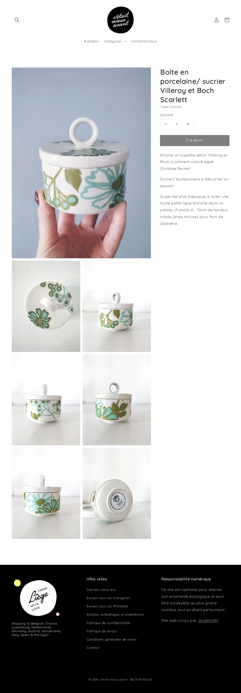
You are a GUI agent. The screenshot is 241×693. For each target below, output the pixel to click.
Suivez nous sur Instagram (108, 598)
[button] (17, 20)
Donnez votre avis (101, 590)
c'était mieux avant (113, 679)
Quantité (166, 115)
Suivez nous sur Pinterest (107, 606)
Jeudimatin (208, 620)
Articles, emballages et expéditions (115, 614)
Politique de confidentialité (108, 623)
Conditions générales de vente (112, 639)
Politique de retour (102, 631)
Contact (93, 647)
